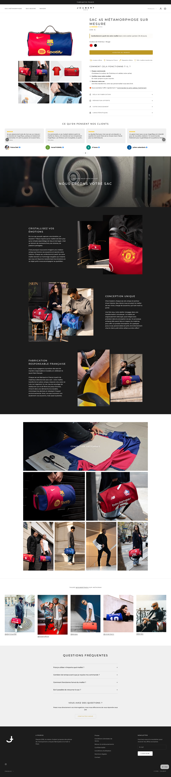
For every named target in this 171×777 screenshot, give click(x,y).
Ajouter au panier (121, 52)
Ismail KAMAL (15, 147)
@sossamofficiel (43, 636)
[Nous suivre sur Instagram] (6, 764)
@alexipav (74, 634)
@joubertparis (82, 587)
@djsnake (139, 634)
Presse (97, 735)
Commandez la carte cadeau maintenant (131, 88)
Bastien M (136, 147)
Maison (43, 8)
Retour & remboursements (104, 744)
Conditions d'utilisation (103, 751)
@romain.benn (108, 634)
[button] (7, 139)
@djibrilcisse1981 (11, 634)
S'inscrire (145, 753)
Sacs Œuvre (31, 8)
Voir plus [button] (10, 140)
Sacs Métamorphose (13, 8)
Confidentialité (100, 747)
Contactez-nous (85, 716)
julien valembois (98, 147)
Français (151, 8)
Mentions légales (101, 754)
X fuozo (54, 147)
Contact (97, 757)
